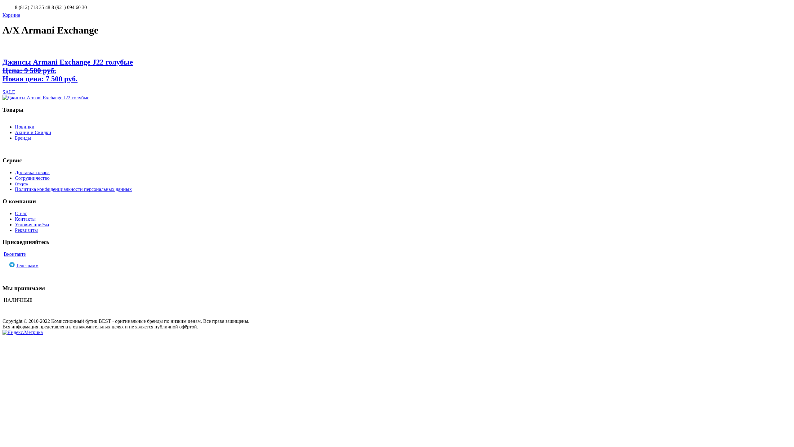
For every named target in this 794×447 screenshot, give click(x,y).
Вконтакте (15, 254)
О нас (21, 213)
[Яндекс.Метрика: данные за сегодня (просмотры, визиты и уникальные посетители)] (22, 332)
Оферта (21, 184)
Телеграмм (27, 265)
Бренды (23, 138)
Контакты (25, 219)
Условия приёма (32, 224)
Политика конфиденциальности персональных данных (73, 189)
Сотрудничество (32, 178)
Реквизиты (26, 230)
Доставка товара (32, 172)
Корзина (11, 15)
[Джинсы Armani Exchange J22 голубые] (397, 98)
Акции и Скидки (33, 132)
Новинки (24, 126)
